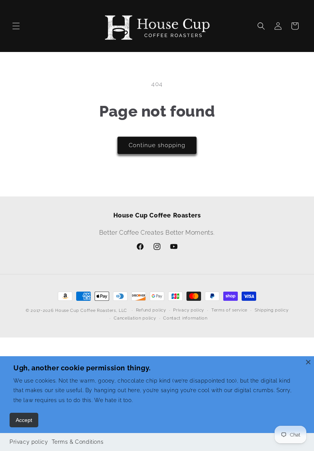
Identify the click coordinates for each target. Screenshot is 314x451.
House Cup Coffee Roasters (85, 310)
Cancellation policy (135, 318)
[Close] (308, 362)
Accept (24, 420)
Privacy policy (29, 442)
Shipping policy (272, 310)
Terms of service (229, 310)
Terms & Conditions (77, 442)
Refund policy (151, 310)
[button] (16, 26)
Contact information (185, 318)
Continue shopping (157, 145)
